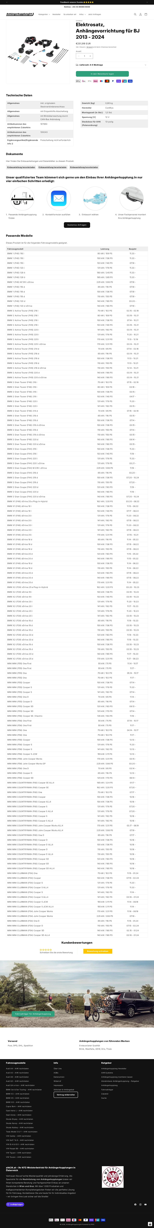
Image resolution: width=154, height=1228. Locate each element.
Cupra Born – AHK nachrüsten (18, 1106)
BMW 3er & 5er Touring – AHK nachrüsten (24, 1089)
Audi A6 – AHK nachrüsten (17, 1077)
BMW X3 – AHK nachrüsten (17, 1094)
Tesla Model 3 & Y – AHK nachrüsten (21, 1132)
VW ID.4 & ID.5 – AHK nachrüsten (20, 1144)
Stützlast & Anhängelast (64, 1089)
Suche (104, 1098)
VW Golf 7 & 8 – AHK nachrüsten (20, 1140)
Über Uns (58, 1068)
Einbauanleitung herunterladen (21, 167)
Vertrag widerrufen (66, 1094)
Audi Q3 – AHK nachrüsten (17, 1081)
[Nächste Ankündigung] (147, 2)
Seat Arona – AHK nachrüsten (18, 1115)
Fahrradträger (107, 1089)
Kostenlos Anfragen (77, 225)
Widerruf (57, 1081)
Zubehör (104, 1094)
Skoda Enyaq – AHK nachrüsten (19, 1119)
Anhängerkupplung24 (74, 1224)
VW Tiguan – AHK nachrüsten (18, 1153)
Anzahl (78, 51)
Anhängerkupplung (109, 1085)
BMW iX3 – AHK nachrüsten (18, 1102)
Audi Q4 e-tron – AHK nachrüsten (20, 1085)
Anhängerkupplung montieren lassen (117, 1077)
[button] (44, 14)
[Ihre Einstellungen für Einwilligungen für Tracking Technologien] (150, 1224)
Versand (90, 47)
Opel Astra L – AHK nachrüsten (19, 1111)
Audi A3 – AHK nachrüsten (17, 1073)
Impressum (58, 1085)
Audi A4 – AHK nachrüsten (17, 1068)
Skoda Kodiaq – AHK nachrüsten (20, 1127)
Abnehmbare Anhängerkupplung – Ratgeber (120, 1081)
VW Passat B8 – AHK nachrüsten (20, 1149)
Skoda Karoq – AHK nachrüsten (19, 1123)
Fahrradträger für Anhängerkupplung (33, 1014)
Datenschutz (59, 1077)
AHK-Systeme (107, 1073)
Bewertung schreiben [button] (97, 951)
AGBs (56, 1073)
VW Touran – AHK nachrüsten (18, 1157)
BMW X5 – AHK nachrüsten (17, 1098)
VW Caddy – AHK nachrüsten (18, 1136)
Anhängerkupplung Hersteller (113, 1068)
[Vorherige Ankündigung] (7, 2)
